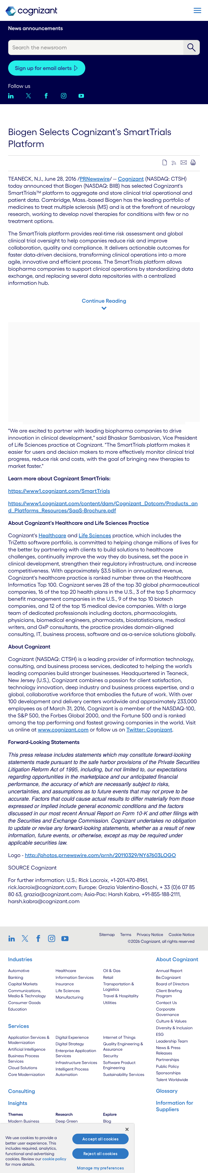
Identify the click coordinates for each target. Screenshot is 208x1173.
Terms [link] (125, 934)
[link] (13, 938)
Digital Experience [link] (72, 1037)
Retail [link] (108, 977)
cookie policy (54, 1158)
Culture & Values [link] (171, 1021)
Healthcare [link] (66, 970)
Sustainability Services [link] (123, 1074)
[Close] (127, 1129)
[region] (67, 1148)
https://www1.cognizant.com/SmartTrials (59, 491)
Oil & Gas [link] (112, 970)
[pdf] (165, 162)
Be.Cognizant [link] (168, 977)
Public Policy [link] (167, 1066)
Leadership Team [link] (172, 1041)
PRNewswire (95, 179)
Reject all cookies (100, 1153)
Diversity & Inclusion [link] (174, 1027)
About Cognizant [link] (177, 959)
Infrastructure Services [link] (76, 1062)
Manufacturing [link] (69, 997)
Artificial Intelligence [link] (27, 1049)
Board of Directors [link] (172, 984)
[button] (197, 10)
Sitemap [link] (107, 934)
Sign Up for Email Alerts (43, 68)
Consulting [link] (21, 1091)
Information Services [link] (75, 977)
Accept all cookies (100, 1139)
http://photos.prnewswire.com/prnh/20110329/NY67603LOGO (100, 855)
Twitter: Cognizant (149, 730)
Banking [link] (15, 977)
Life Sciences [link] (68, 990)
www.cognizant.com (63, 730)
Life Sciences (95, 535)
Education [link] (17, 1009)
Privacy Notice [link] (150, 934)
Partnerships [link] (167, 1059)
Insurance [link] (65, 984)
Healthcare (52, 535)
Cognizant (131, 179)
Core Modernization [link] (26, 1074)
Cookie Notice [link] (181, 934)
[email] (184, 162)
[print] (193, 162)
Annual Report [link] (169, 970)
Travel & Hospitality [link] (121, 995)
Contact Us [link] (166, 1002)
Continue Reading (104, 301)
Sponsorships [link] (168, 1072)
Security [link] (110, 1055)
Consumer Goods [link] (24, 1002)
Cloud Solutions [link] (22, 1067)
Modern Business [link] (23, 1121)
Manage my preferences (100, 1168)
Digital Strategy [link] (70, 1043)
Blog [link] (107, 1121)
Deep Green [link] (67, 1121)
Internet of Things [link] (119, 1037)
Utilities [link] (109, 1002)
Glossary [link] (167, 1091)
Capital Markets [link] (23, 984)
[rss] (174, 162)
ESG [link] (160, 1034)
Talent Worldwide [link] (172, 1079)
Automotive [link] (18, 970)
